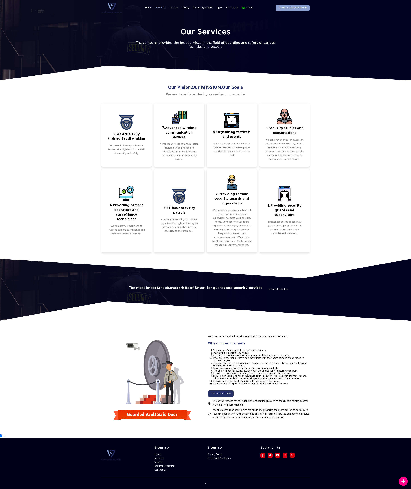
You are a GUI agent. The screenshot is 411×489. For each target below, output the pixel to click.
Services (173, 8)
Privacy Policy (214, 455)
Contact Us (232, 8)
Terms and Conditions (219, 458)
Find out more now (221, 393)
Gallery (185, 8)
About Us (160, 8)
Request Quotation (203, 8)
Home (148, 8)
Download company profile (292, 8)
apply (219, 8)
